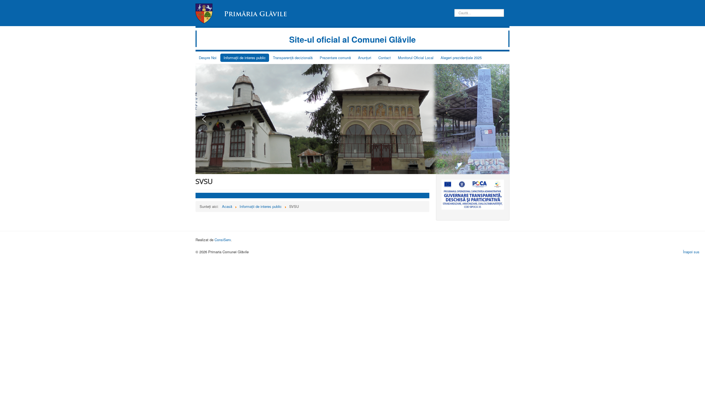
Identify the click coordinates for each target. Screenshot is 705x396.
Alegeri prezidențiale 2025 (461, 57)
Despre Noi (207, 57)
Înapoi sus (691, 251)
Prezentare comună (335, 57)
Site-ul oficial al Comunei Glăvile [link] (352, 39)
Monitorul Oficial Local (415, 57)
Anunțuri (364, 57)
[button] (204, 119)
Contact (384, 57)
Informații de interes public (245, 57)
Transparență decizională (293, 57)
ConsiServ (223, 239)
